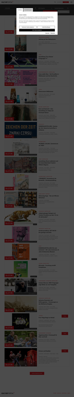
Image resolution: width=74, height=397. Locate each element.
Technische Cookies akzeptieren (28, 27)
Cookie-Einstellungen (46, 27)
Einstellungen (28, 10)
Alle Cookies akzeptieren (37, 30)
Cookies (19, 10)
